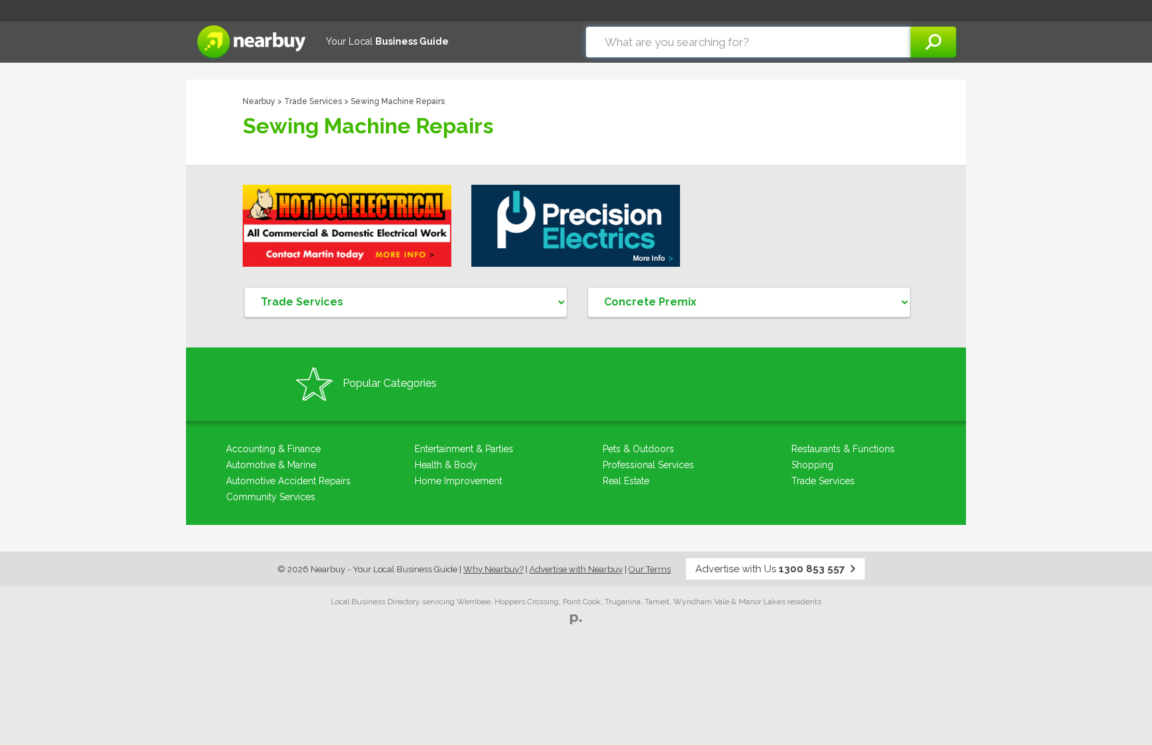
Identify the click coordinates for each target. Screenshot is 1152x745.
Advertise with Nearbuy (576, 569)
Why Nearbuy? (493, 569)
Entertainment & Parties (464, 449)
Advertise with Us (770, 569)
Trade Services (313, 101)
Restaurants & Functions (843, 449)
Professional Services (648, 465)
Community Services (270, 497)
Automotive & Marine (271, 465)
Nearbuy (259, 101)
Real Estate (626, 481)
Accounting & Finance (273, 449)
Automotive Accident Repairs (288, 481)
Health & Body (446, 465)
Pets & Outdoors (638, 449)
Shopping (812, 465)
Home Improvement (458, 481)
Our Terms (650, 569)
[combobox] (748, 42)
